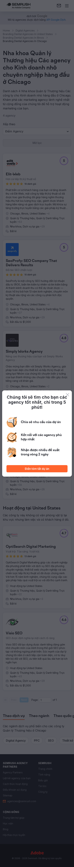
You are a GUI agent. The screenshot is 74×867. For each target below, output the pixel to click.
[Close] (67, 394)
